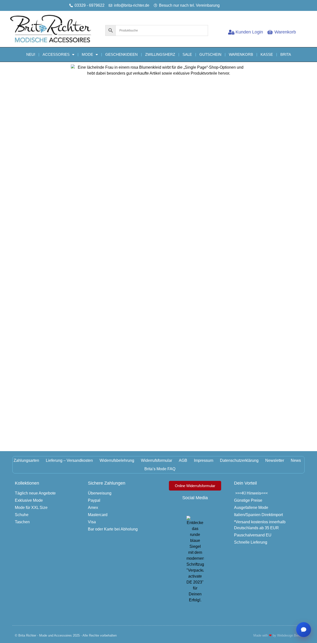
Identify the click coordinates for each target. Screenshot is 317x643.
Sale (187, 54)
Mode (87, 54)
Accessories (56, 54)
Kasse (267, 54)
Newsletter (274, 460)
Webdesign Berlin (289, 635)
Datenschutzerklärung (239, 460)
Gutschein (210, 54)
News (296, 460)
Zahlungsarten (26, 460)
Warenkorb (241, 54)
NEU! (30, 54)
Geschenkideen (121, 54)
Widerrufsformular (156, 460)
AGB (183, 460)
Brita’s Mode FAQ (159, 469)
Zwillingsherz (160, 54)
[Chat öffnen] (303, 629)
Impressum (203, 460)
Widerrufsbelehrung (117, 460)
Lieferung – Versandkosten (69, 460)
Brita (285, 54)
